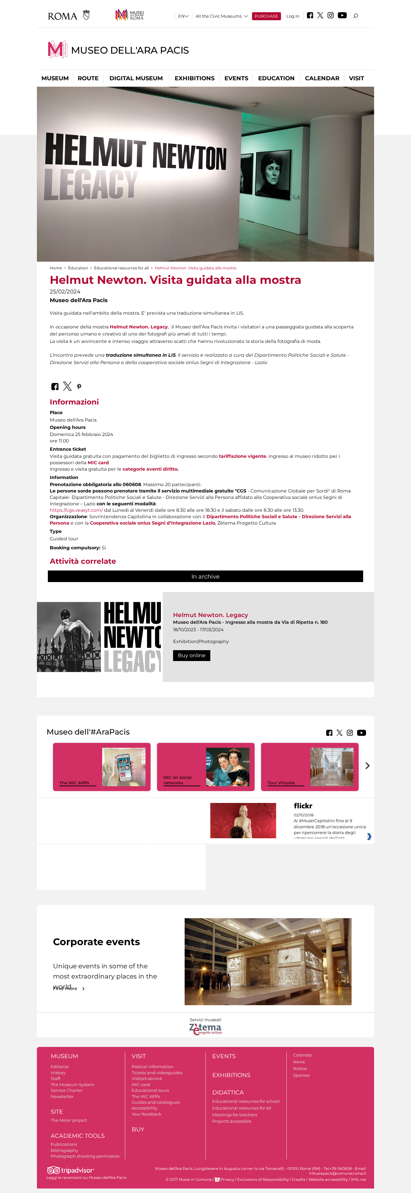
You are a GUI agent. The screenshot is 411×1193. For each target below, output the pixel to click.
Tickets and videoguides (157, 1072)
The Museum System (72, 1084)
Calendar (322, 78)
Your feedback (147, 1114)
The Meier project (69, 1120)
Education (276, 78)
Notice (300, 1068)
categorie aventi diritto (150, 469)
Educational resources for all (121, 268)
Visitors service (147, 1078)
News (299, 1061)
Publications (64, 1144)
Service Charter (67, 1090)
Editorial (60, 1066)
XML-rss (358, 1179)
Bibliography (64, 1150)
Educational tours (150, 1090)
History (58, 1072)
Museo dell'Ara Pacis (130, 50)
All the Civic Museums (218, 16)
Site (57, 1112)
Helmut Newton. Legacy (210, 615)
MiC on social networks (177, 780)
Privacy (227, 1179)
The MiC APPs (74, 782)
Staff (55, 1078)
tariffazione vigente (242, 456)
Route (88, 78)
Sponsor (301, 1075)
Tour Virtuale (281, 782)
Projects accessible (231, 1121)
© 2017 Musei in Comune (189, 1179)
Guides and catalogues (156, 1102)
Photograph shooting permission (85, 1156)
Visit (356, 78)
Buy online (192, 655)
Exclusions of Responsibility (263, 1179)
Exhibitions (194, 78)
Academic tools (78, 1136)
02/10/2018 (330, 827)
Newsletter (62, 1096)
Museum (55, 78)
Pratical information (152, 1066)
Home (56, 268)
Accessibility (144, 1107)
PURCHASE (266, 16)
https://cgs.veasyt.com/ (76, 510)
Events (236, 78)
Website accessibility (328, 1179)
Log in (293, 16)
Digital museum (136, 78)
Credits (298, 1179)
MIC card (141, 1084)
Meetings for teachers (234, 1114)
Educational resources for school (246, 1101)
